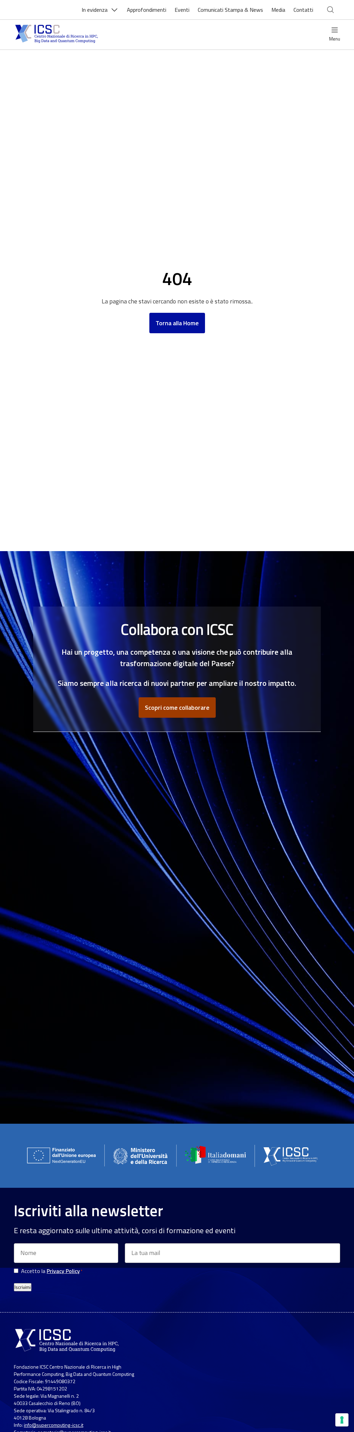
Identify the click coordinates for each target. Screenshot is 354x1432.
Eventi (182, 10)
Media (278, 10)
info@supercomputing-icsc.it (53, 1425)
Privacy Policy (63, 1271)
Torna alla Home (177, 323)
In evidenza (95, 10)
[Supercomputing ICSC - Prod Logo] (57, 35)
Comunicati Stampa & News (230, 10)
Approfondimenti (146, 10)
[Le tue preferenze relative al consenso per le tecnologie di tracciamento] (341, 1419)
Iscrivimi (23, 1287)
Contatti (303, 10)
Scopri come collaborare (177, 707)
